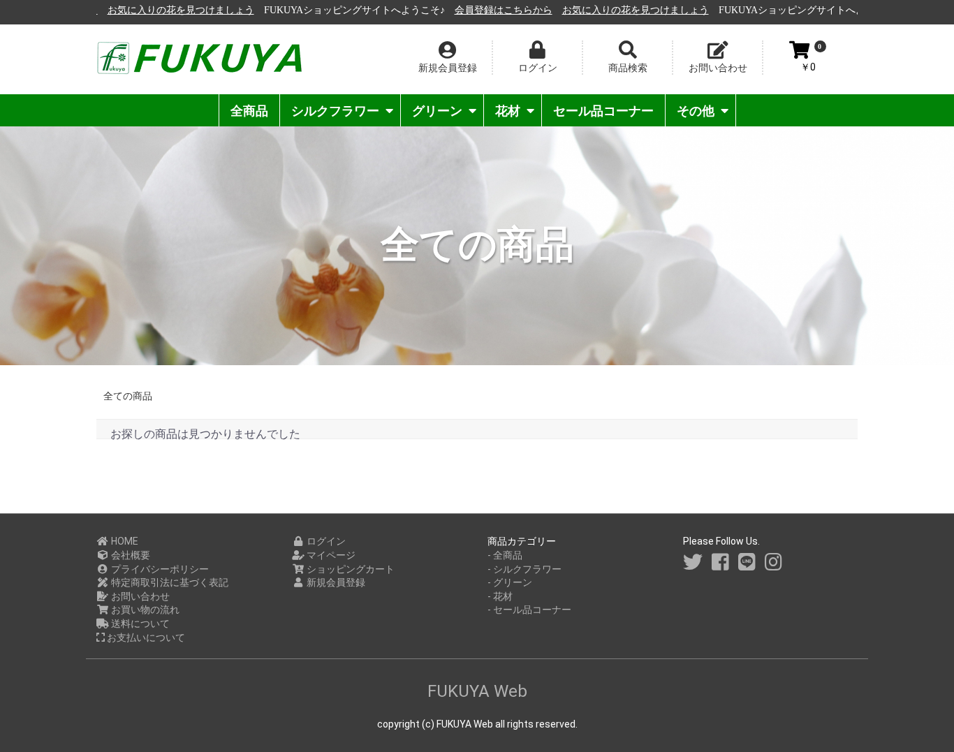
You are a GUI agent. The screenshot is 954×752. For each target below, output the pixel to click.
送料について (139, 623)
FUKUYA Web (477, 691)
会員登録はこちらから (498, 10)
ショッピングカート (349, 569)
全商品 (249, 110)
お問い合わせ (139, 596)
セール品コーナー (603, 110)
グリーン (437, 110)
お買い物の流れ (144, 609)
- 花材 (500, 596)
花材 (507, 110)
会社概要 (129, 555)
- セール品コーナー (529, 609)
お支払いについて (145, 637)
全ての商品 (127, 395)
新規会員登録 (334, 582)
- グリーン (509, 582)
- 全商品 (504, 555)
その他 (695, 110)
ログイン (325, 541)
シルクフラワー (335, 110)
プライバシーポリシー (159, 569)
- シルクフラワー (524, 569)
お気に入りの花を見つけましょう (175, 10)
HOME (123, 541)
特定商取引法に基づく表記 (168, 582)
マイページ (329, 555)
